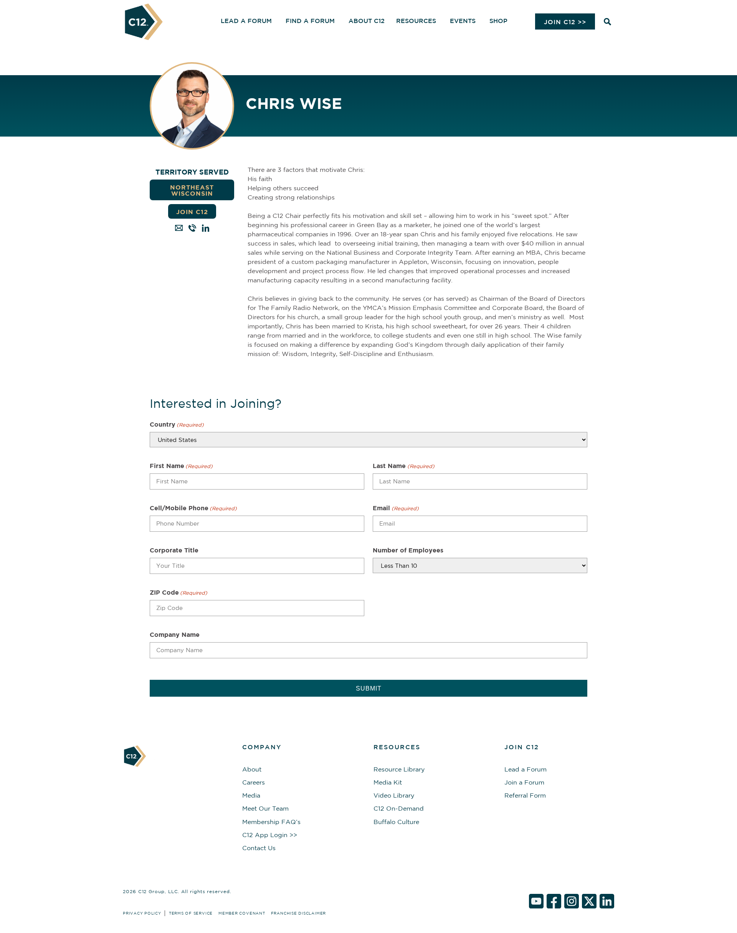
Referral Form (525, 795)
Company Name (175, 634)
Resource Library (399, 769)
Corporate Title (174, 550)
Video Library (393, 795)
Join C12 (192, 211)
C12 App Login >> (269, 834)
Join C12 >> (565, 21)
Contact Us (259, 847)
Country (177, 424)
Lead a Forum (525, 769)
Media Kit (387, 782)
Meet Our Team (265, 808)
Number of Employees (408, 550)
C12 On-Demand (398, 808)
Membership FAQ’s (271, 821)
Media (251, 795)
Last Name (403, 465)
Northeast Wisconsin (192, 190)
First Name (181, 465)
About (251, 769)
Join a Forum (524, 782)
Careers (253, 782)
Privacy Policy (142, 913)
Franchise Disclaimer (298, 913)
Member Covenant (241, 913)
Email (395, 507)
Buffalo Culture (396, 821)
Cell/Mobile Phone (193, 507)
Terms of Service (191, 913)
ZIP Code (178, 592)
